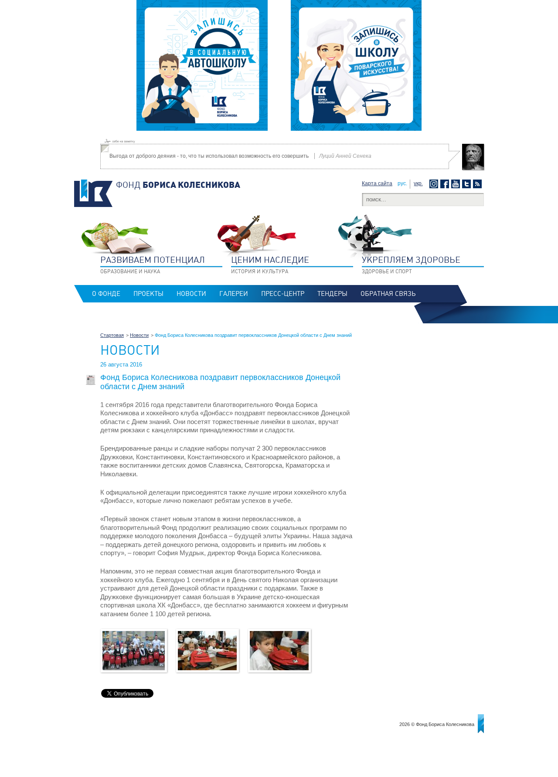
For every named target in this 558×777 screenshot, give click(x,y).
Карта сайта (377, 183)
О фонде (106, 294)
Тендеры (332, 294)
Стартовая (112, 335)
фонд (178, 185)
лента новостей (478, 184)
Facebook (445, 184)
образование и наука (152, 264)
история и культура (270, 264)
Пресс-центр (282, 294)
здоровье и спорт (411, 264)
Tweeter (467, 184)
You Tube (456, 184)
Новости (191, 294)
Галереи (233, 294)
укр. (418, 183)
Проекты (148, 294)
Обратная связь (388, 294)
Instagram (434, 184)
